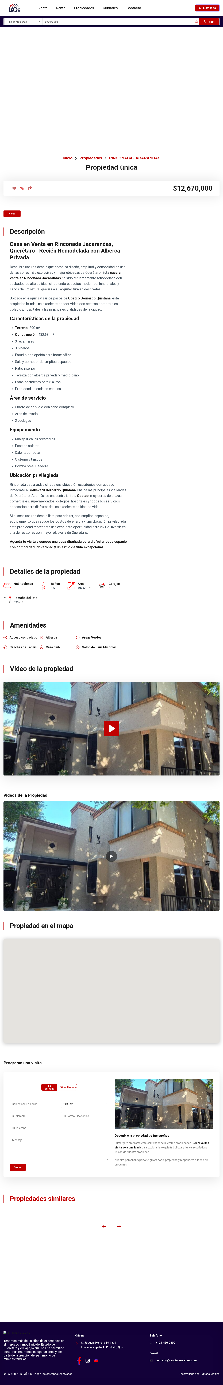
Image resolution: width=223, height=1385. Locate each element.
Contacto (133, 8)
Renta (60, 8)
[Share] (29, 188)
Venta (43, 8)
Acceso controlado (23, 637)
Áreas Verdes (91, 637)
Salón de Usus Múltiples (99, 647)
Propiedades (84, 8)
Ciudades (110, 8)
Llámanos (209, 8)
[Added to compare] (22, 188)
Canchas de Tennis (23, 647)
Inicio (67, 158)
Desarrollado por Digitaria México (199, 1374)
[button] (111, 986)
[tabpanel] (111, 856)
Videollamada (68, 1087)
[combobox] (23, 21)
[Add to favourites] (14, 188)
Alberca (51, 637)
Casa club (53, 647)
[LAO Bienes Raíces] (14, 8)
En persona (49, 1087)
